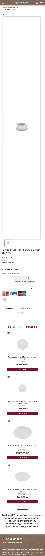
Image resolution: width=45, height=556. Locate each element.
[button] (5, 404)
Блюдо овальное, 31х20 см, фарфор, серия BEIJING (22, 490)
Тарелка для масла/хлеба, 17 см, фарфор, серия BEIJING (22, 402)
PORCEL (9, 257)
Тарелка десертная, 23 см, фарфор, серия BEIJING (22, 358)
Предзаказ (22, 369)
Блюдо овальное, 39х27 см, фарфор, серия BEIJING (22, 446)
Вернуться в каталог (11, 9)
